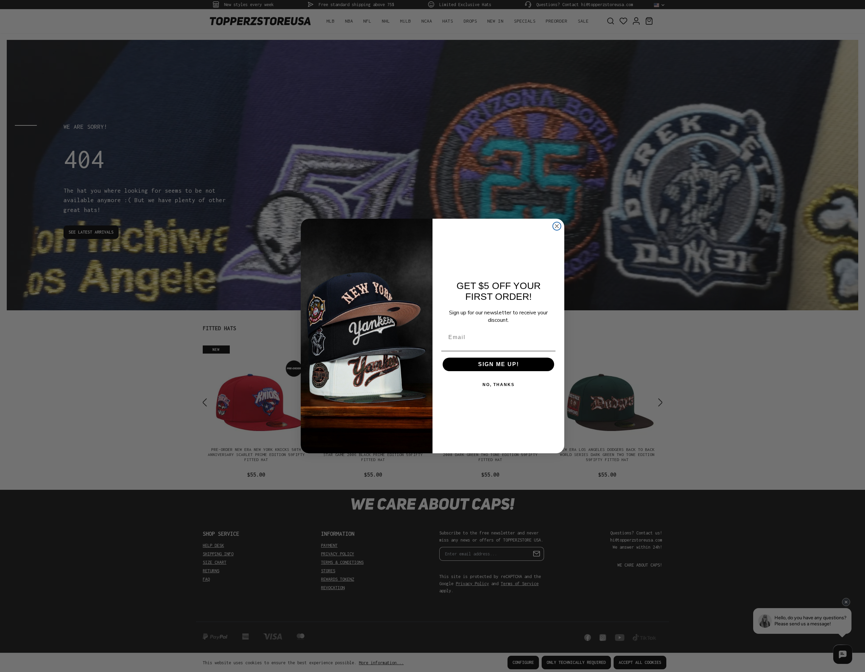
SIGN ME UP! (498, 364)
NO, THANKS (499, 384)
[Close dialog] (557, 226)
